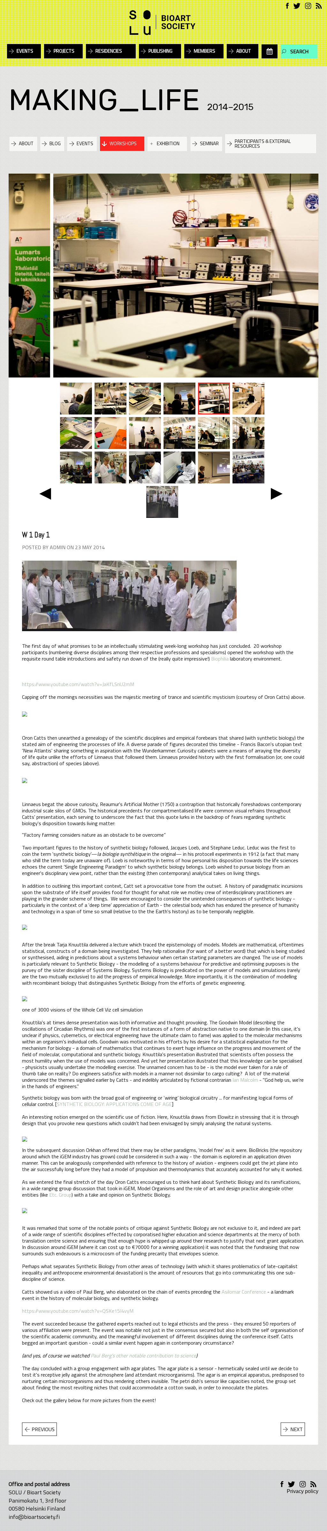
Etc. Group (60, 1195)
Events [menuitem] (25, 51)
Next (296, 1429)
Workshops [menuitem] (123, 143)
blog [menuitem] (55, 143)
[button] (45, 493)
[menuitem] (270, 51)
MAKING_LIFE (104, 100)
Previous (43, 1429)
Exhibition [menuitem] (168, 143)
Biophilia (220, 658)
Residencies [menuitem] (108, 51)
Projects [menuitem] (64, 51)
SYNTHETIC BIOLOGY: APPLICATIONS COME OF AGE (114, 1104)
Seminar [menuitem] (209, 143)
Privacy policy (302, 1491)
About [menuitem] (243, 51)
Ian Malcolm (245, 1080)
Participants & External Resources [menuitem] (263, 144)
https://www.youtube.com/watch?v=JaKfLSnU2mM (78, 684)
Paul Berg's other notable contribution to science (143, 1355)
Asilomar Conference (244, 1292)
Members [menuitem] (204, 51)
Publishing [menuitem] (160, 51)
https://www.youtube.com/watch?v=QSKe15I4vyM (77, 1311)
